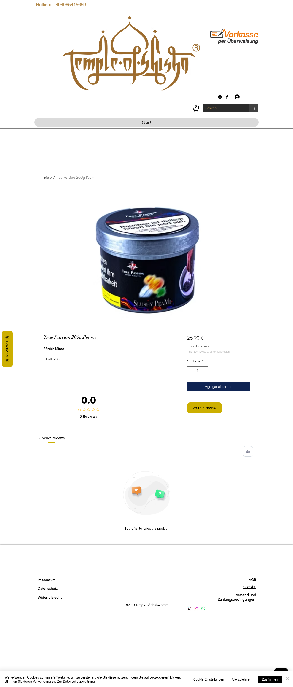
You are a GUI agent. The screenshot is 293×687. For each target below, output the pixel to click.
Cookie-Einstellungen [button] (208, 679)
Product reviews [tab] (51, 438)
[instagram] (220, 97)
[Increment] (204, 371)
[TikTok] (189, 608)
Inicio (47, 177)
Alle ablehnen (241, 679)
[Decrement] (191, 371)
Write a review (204, 408)
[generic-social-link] (227, 97)
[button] (196, 108)
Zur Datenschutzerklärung (76, 681)
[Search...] (253, 108)
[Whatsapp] (203, 608)
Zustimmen (270, 679)
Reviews (7, 349)
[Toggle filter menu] (248, 451)
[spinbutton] (197, 371)
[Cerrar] (287, 679)
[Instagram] (196, 608)
